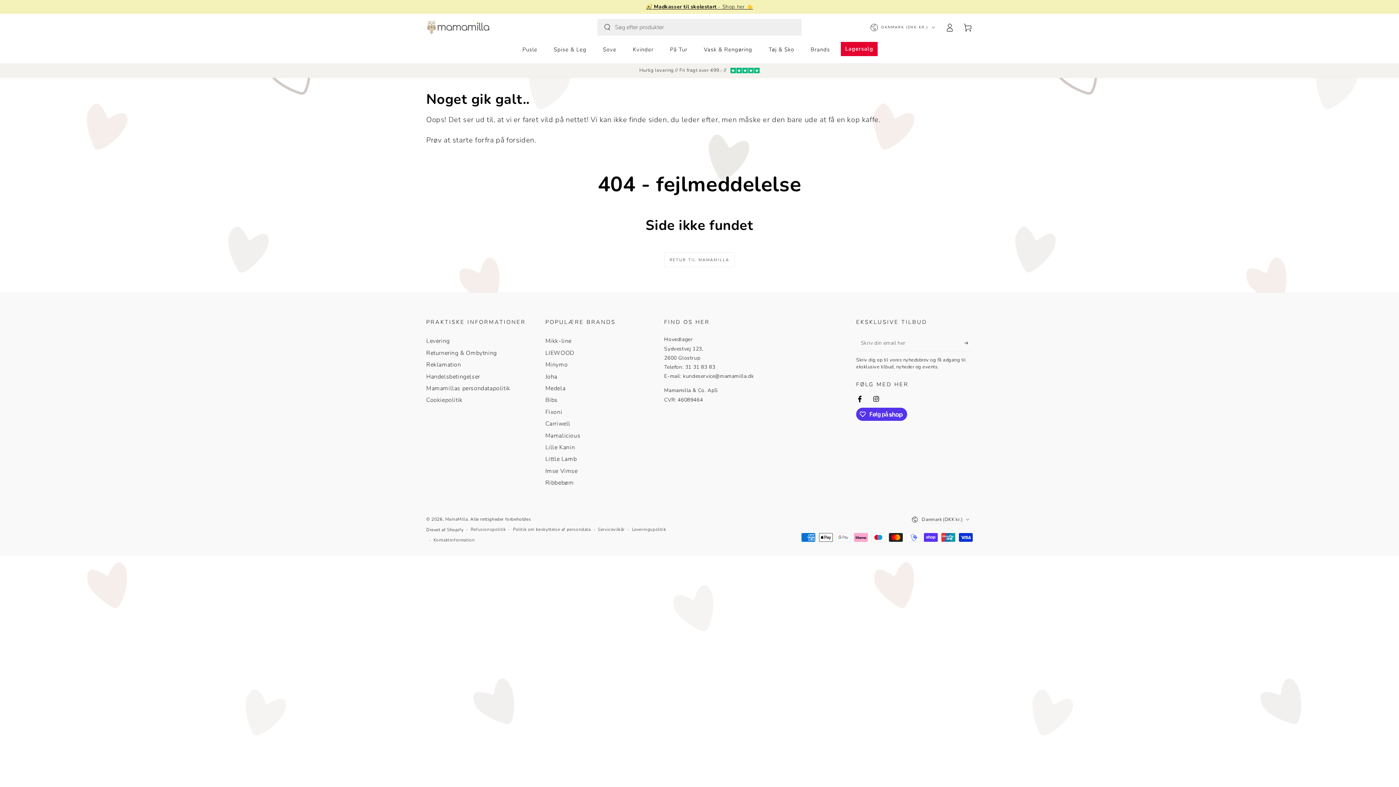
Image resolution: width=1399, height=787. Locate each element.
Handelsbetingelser (453, 377)
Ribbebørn (559, 483)
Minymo (556, 365)
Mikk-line (558, 341)
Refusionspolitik (488, 529)
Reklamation (443, 365)
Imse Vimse (561, 471)
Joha (551, 377)
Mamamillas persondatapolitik (468, 388)
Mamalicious (563, 436)
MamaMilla (456, 519)
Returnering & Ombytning (461, 353)
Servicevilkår (611, 529)
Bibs (551, 400)
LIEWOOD (560, 353)
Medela (555, 388)
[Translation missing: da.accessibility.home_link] (458, 27)
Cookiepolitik (444, 400)
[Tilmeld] (968, 343)
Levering (438, 341)
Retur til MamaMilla (700, 260)
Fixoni (554, 412)
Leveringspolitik (649, 529)
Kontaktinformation (454, 540)
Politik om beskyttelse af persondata (552, 529)
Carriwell (558, 424)
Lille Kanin (560, 447)
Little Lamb (561, 459)
